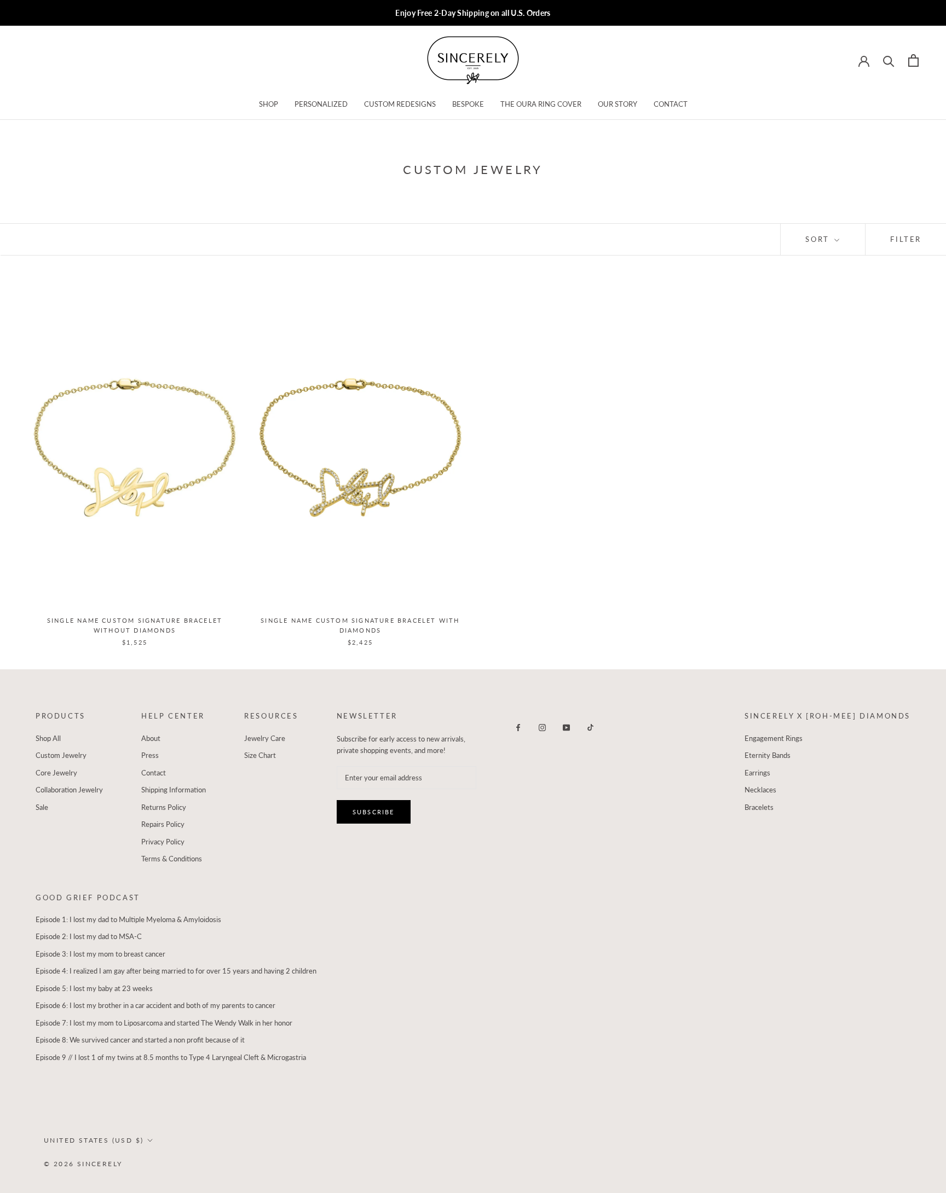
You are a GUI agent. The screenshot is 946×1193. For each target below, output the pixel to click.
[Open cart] (913, 60)
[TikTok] (590, 727)
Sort (818, 239)
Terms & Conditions (171, 858)
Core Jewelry (56, 772)
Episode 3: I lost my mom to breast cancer (100, 953)
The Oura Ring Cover (540, 104)
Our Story (617, 104)
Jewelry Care (264, 738)
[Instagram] (542, 727)
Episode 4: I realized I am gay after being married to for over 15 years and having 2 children (176, 970)
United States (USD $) (93, 1140)
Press (150, 755)
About (150, 738)
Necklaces (760, 789)
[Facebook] (518, 727)
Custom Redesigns (400, 104)
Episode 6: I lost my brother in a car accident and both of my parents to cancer (155, 1005)
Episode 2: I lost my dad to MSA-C (89, 936)
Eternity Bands (768, 755)
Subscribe (374, 811)
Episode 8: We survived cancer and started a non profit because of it (140, 1039)
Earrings (757, 772)
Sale (42, 807)
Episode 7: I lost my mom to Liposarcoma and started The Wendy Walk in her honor (164, 1022)
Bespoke (468, 104)
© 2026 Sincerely (83, 1164)
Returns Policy (163, 807)
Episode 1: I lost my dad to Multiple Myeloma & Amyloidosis (128, 919)
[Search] (889, 60)
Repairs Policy (162, 824)
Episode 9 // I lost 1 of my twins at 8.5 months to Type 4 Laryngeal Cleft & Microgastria (171, 1057)
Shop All (48, 738)
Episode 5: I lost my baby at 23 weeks (94, 988)
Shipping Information (173, 789)
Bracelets (759, 807)
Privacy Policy (162, 841)
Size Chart (260, 755)
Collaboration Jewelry (69, 789)
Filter (905, 239)
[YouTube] (566, 727)
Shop (268, 104)
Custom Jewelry (61, 755)
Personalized (321, 104)
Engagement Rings (774, 738)
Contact (671, 104)
